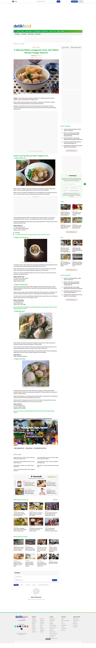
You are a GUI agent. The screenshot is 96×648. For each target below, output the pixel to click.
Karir (62, 622)
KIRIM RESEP (66, 47)
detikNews (34, 618)
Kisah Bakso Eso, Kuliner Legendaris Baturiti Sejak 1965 (48, 466)
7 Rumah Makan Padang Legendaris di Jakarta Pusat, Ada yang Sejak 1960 (20, 514)
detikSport (34, 626)
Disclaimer (63, 630)
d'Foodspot (23, 34)
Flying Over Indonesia (54, 633)
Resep (22, 31)
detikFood (16, 43)
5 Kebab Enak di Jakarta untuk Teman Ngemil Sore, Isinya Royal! (18, 564)
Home (18, 31)
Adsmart (51, 622)
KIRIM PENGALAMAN (77, 47)
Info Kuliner (21, 43)
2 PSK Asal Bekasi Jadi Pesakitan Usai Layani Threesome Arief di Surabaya (51, 529)
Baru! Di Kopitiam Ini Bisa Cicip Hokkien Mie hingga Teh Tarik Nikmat (65, 264)
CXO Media (75, 626)
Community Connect (53, 638)
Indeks (62, 31)
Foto (55, 31)
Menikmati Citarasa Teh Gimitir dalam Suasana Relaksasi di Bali (66, 226)
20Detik (41, 626)
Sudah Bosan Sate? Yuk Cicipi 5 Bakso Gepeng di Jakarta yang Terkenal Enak (24, 458)
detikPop (41, 631)
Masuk (80, 1)
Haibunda (75, 622)
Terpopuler (17, 34)
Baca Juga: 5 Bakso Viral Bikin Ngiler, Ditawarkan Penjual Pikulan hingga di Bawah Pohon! (34, 411)
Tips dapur (65, 190)
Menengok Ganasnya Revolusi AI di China (53, 563)
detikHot (33, 625)
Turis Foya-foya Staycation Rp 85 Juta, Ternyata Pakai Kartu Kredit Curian (42, 564)
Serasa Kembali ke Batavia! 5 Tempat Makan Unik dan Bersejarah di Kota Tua (51, 514)
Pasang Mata (52, 620)
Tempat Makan (37, 31)
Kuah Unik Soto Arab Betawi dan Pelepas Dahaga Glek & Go (76, 226)
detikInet (33, 623)
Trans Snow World (53, 626)
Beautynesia (75, 623)
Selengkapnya (55, 499)
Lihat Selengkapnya (71, 150)
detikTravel (42, 618)
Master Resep (31, 34)
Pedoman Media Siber (65, 620)
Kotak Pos (63, 623)
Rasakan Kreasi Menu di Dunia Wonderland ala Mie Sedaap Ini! (65, 213)
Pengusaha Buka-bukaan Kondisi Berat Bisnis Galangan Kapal (30, 549)
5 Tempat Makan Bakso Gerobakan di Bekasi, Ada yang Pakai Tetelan (32, 234)
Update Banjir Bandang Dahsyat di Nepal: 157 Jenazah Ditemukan (19, 549)
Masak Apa (37, 34)
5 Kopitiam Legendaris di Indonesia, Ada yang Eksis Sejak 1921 (72, 142)
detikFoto (42, 628)
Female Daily (75, 625)
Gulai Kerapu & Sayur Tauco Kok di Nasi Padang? (76, 213)
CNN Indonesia (75, 618)
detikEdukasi (34, 620)
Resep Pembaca (29, 31)
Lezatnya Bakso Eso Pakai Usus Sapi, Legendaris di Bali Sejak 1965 (47, 462)
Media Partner (63, 625)
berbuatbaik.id (52, 618)
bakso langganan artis (19, 448)
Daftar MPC (74, 1)
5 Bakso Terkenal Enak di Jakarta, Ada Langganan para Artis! (24, 470)
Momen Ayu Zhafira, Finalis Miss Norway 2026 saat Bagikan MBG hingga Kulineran (71, 134)
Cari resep (66, 187)
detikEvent (51, 623)
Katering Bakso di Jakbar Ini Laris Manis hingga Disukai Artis (24, 466)
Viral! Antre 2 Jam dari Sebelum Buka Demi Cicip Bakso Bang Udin (24, 462)
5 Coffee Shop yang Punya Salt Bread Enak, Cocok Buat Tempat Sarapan (36, 529)
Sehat (51, 31)
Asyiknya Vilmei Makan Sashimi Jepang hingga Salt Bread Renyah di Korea (77, 264)
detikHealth (42, 622)
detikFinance (34, 622)
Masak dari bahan (74, 187)
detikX (41, 625)
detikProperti (34, 631)
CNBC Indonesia (76, 620)
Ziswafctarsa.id (52, 631)
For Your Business (53, 635)
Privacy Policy (63, 628)
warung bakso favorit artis (40, 448)
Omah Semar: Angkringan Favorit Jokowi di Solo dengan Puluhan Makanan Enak (20, 529)
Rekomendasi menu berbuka (74, 190)
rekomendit (52, 636)
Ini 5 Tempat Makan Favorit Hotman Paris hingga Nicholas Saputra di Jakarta (47, 458)
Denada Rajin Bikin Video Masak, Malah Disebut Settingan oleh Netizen (73, 138)
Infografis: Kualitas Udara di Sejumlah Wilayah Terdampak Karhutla (29, 564)
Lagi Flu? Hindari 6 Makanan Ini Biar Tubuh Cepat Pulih (72, 130)
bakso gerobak (29, 448)
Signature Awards (53, 625)
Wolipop (41, 623)
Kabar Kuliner (45, 31)
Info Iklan (63, 626)
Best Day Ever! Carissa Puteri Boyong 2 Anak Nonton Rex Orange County (42, 549)
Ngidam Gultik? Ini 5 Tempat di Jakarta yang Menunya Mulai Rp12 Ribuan (35, 514)
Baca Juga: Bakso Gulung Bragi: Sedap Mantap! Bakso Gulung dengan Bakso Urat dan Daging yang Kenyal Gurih (35, 307)
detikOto (33, 630)
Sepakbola (34, 628)
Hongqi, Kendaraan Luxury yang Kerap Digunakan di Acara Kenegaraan (53, 549)
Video (58, 31)
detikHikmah (42, 630)
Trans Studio (52, 628)
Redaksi (62, 618)
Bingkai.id (51, 630)
